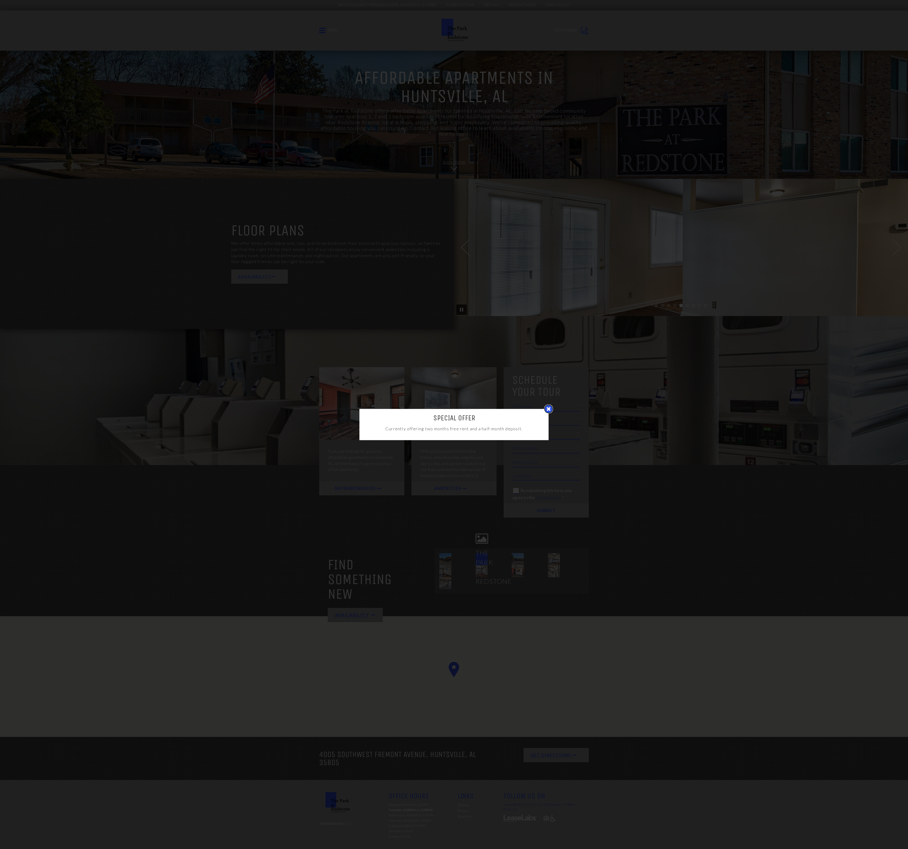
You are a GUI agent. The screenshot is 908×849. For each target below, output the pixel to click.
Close (548, 408)
